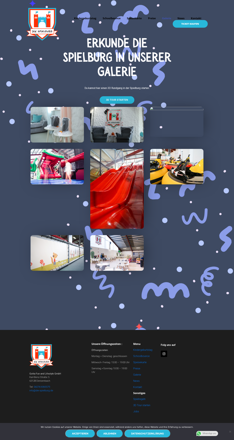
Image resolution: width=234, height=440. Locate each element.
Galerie (166, 18)
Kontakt (196, 18)
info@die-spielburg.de (41, 390)
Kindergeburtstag (85, 18)
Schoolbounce (112, 18)
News (180, 18)
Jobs (136, 411)
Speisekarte (134, 18)
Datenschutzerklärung (147, 433)
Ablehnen (109, 433)
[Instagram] (164, 354)
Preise (152, 18)
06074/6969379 (42, 386)
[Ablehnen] (230, 431)
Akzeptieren (80, 433)
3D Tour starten (141, 405)
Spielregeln (139, 399)
